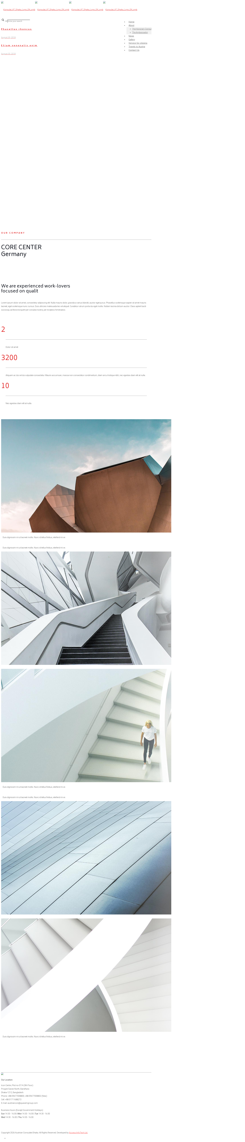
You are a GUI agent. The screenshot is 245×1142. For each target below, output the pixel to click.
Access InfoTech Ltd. (78, 1133)
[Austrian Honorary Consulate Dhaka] (69, 9)
